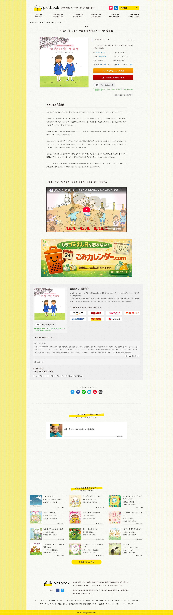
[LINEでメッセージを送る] (84, 392)
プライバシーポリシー (114, 604)
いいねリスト (126, 600)
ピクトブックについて (48, 604)
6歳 (105, 64)
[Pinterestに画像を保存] (95, 392)
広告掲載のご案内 (89, 604)
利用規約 (101, 604)
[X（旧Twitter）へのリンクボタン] (62, 590)
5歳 (101, 64)
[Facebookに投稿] (78, 392)
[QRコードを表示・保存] (101, 392)
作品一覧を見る (133, 356)
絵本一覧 (39, 15)
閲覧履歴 (135, 600)
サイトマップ (128, 604)
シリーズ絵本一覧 (77, 15)
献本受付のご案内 (75, 604)
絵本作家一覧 (96, 15)
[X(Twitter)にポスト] (72, 392)
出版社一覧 (115, 15)
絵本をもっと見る (87, 562)
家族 (131, 64)
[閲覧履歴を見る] (116, 8)
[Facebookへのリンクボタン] (57, 590)
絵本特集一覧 (58, 15)
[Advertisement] (86, 463)
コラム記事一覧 (101, 600)
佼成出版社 (102, 56)
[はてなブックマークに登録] (89, 392)
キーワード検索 (113, 600)
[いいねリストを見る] (111, 8)
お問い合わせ (134, 15)
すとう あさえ (100, 53)
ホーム (36, 600)
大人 (109, 64)
